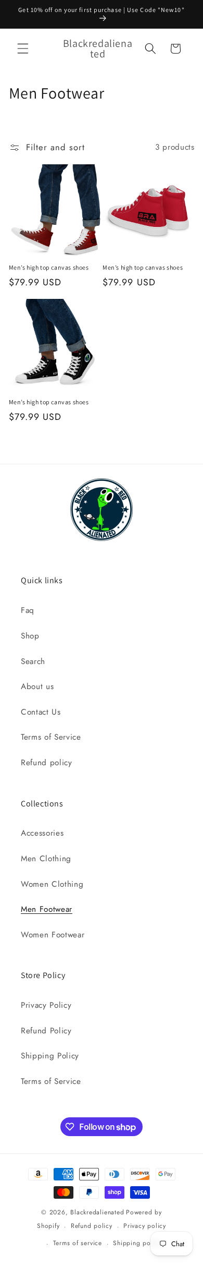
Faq (27, 610)
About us (37, 686)
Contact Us (41, 712)
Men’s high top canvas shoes (49, 267)
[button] (22, 48)
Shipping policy (137, 1243)
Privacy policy (144, 1226)
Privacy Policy (46, 1005)
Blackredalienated (97, 1212)
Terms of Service (51, 737)
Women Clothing (52, 884)
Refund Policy (46, 1030)
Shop (30, 636)
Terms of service (77, 1243)
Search (33, 661)
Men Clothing (46, 858)
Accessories (42, 833)
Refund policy (46, 762)
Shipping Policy (50, 1056)
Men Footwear (46, 909)
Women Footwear (52, 935)
